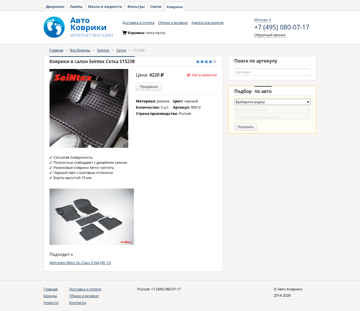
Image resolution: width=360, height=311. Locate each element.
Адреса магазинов (207, 22)
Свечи (155, 6)
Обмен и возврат (173, 22)
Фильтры (136, 6)
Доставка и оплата (138, 22)
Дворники (55, 6)
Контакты (77, 302)
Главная (56, 50)
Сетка (121, 50)
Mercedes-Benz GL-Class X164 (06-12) (80, 262)
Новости (51, 302)
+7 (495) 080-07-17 (281, 27)
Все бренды (80, 50)
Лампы (76, 6)
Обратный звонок (270, 34)
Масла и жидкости (105, 6)
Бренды (50, 295)
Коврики (175, 6)
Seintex (103, 50)
